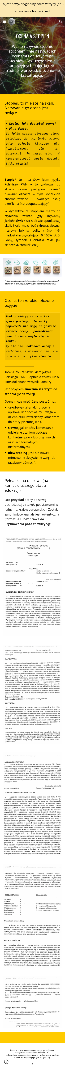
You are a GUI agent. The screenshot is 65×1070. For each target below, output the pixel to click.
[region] (32, 8)
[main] (32, 36)
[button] (4, 21)
